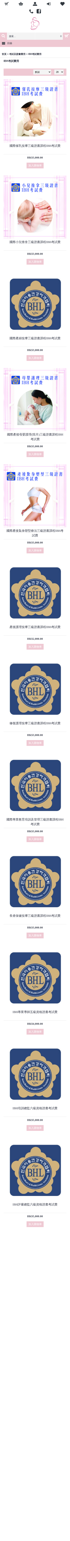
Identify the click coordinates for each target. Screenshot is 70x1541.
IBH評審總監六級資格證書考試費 (35, 1204)
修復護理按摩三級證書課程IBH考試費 (35, 723)
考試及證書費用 (17, 54)
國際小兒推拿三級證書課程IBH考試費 (35, 242)
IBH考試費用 (34, 54)
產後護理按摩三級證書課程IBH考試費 (35, 627)
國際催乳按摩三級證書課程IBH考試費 (35, 146)
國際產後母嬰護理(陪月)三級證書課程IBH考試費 (35, 437)
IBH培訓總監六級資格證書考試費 (35, 1108)
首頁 (4, 54)
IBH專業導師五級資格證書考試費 (35, 1012)
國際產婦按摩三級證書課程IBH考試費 (35, 338)
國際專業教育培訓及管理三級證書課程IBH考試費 (35, 822)
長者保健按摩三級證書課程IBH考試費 (35, 915)
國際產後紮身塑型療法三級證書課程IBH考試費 (35, 533)
